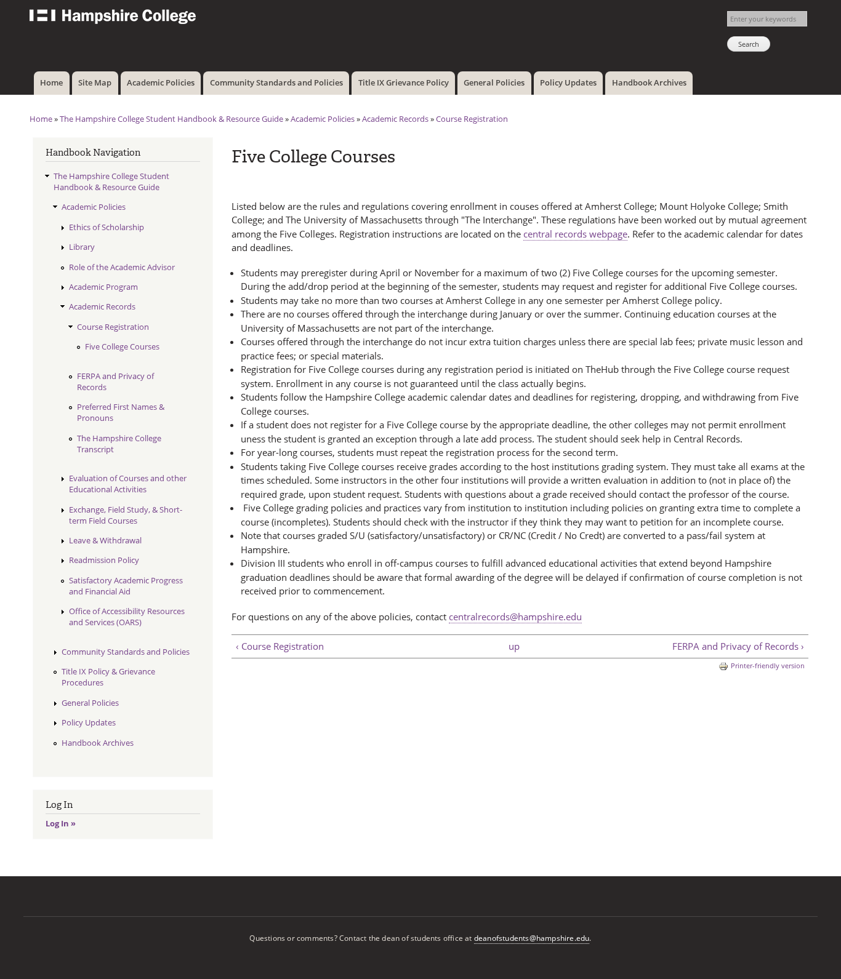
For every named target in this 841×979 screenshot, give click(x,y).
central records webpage (575, 234)
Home (51, 82)
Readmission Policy (104, 559)
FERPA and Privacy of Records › (737, 646)
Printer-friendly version (768, 665)
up (514, 646)
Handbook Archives (649, 82)
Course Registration (472, 118)
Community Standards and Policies (276, 82)
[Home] (114, 18)
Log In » (61, 823)
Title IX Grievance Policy (403, 82)
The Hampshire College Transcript (119, 444)
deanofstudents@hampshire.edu (532, 938)
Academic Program (103, 286)
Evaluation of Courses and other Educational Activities (128, 484)
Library (82, 246)
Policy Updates (568, 82)
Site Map (94, 82)
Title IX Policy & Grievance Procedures (108, 677)
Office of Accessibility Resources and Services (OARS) (127, 616)
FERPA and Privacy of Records (115, 381)
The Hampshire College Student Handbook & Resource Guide (171, 118)
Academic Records (395, 118)
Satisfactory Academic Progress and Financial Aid (126, 586)
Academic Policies (161, 82)
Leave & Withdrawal (105, 540)
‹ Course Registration (280, 646)
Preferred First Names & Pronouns (120, 412)
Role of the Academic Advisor (122, 267)
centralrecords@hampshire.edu (515, 616)
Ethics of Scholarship (106, 227)
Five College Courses (122, 346)
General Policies (494, 82)
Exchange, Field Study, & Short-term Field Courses (125, 515)
